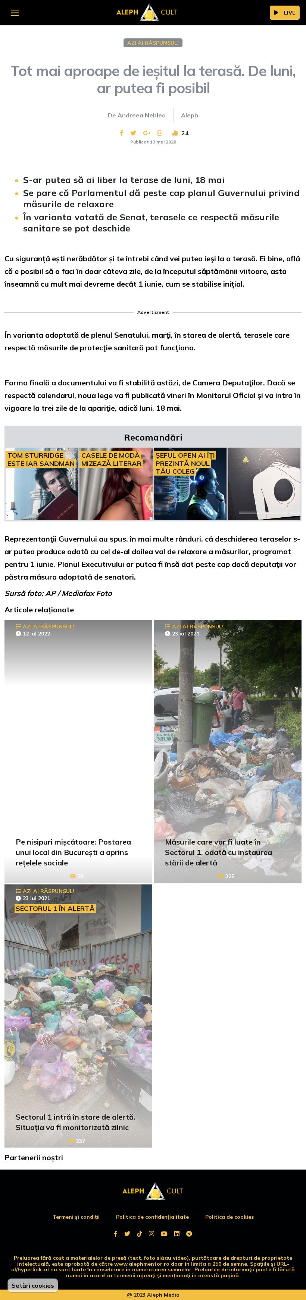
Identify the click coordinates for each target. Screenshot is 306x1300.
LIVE (289, 12)
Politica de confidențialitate (152, 1217)
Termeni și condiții (76, 1217)
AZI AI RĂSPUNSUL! (153, 43)
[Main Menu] (15, 13)
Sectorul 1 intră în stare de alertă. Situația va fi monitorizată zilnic (75, 1122)
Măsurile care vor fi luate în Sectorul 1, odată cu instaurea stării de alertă (218, 852)
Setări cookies (33, 1285)
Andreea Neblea (142, 115)
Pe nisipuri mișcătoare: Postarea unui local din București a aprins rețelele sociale (73, 852)
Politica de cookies (229, 1217)
